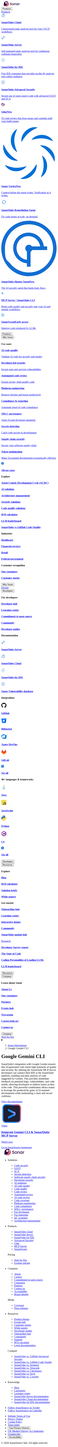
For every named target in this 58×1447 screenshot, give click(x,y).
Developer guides (23, 1330)
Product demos (21, 1319)
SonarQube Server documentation (31, 1396)
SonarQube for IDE (24, 1237)
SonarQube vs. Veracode (26, 1368)
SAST (17, 1168)
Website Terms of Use (19, 1416)
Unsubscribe (14, 1434)
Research (6, 941)
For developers (21, 1212)
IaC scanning (21, 1217)
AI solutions (20, 1183)
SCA (16, 1171)
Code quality (20, 1188)
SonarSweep (20, 1249)
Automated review (23, 1194)
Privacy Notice (15, 1419)
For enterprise (21, 1215)
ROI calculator (21, 1342)
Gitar (16, 1243)
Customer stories (22, 1325)
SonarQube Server (23, 1234)
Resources (8, 865)
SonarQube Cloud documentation (31, 1399)
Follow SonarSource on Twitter (24, 1407)
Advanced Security (24, 1240)
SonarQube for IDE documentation (32, 1402)
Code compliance (23, 1206)
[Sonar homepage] (11, 5)
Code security (21, 1165)
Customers (19, 1282)
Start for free (7, 1037)
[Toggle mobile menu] (29, 1040)
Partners (18, 1285)
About (17, 1274)
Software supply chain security (29, 1177)
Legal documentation (25, 1345)
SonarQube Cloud (23, 1231)
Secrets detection (22, 1174)
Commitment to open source (28, 1279)
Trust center (14, 1424)
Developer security (23, 1180)
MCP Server (20, 1246)
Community (20, 1336)
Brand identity (21, 1294)
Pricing (5, 587)
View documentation (11, 1101)
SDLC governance (23, 1209)
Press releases (21, 1308)
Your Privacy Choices (19, 1428)
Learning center (22, 1393)
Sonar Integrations (17, 1045)
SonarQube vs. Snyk (24, 1373)
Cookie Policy (15, 1422)
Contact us (19, 1288)
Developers (8, 591)
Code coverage (21, 1200)
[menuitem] (29, 23)
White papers (21, 1328)
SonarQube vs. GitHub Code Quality (33, 1362)
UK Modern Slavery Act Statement (26, 1431)
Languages (19, 1390)
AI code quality (22, 1185)
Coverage (19, 1305)
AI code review (22, 1197)
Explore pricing (22, 1263)
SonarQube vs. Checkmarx (28, 1370)
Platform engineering (24, 1203)
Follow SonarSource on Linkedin (25, 1410)
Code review (20, 1191)
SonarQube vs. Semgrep (26, 1365)
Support (18, 1339)
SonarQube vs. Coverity (26, 1376)
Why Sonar (8, 337)
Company (7, 976)
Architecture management (27, 1220)
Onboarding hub (22, 1333)
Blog (16, 1387)
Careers (18, 1277)
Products (7, 9)
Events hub (20, 1322)
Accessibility (20, 1291)
